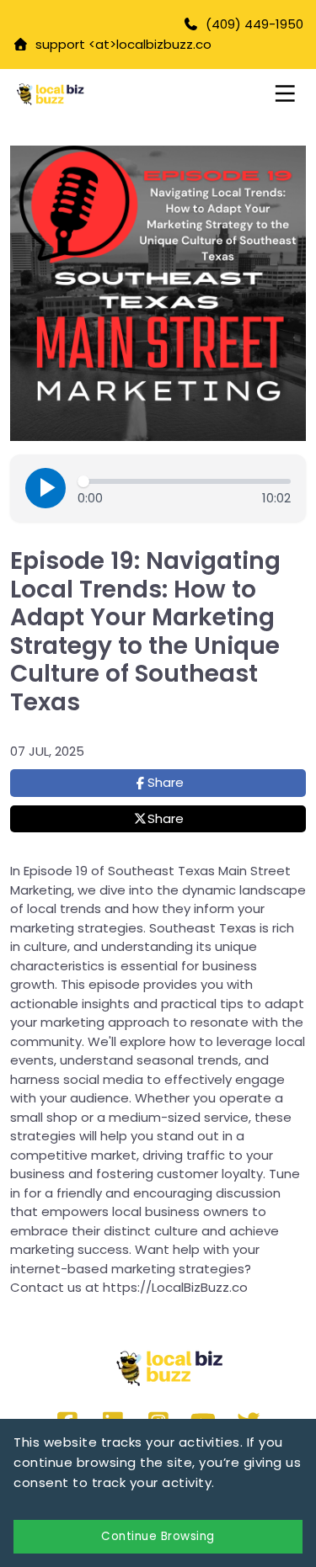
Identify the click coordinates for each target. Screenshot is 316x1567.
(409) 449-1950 (254, 24)
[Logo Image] (79, 95)
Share (165, 782)
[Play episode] (45, 488)
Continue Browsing (158, 1536)
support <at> (72, 44)
